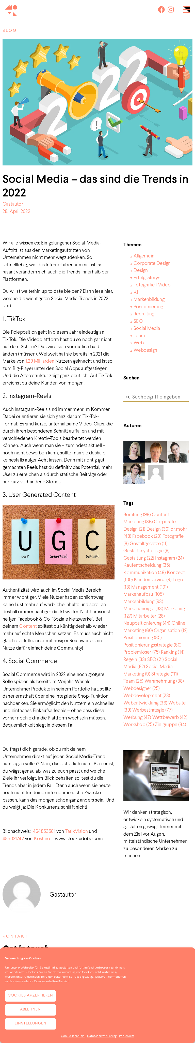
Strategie (164, 674)
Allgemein (144, 256)
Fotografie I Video (152, 285)
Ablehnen (30, 1009)
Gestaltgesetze (149, 543)
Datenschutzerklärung (102, 1036)
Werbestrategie (152, 710)
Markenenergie (143, 608)
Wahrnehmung (164, 681)
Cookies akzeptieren (30, 996)
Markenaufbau (143, 594)
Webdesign (145, 350)
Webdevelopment (146, 695)
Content (28, 626)
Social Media (147, 328)
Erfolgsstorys (147, 277)
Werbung (137, 717)
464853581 (44, 831)
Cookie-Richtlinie (73, 1036)
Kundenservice (152, 579)
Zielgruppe (170, 724)
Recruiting (144, 314)
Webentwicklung (145, 703)
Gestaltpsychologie (146, 550)
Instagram (169, 558)
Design (141, 270)
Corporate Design (152, 263)
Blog (10, 31)
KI (136, 292)
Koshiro (42, 838)
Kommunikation (144, 572)
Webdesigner (141, 688)
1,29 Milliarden (39, 361)
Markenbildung (149, 299)
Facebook (146, 536)
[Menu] (186, 11)
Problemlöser (141, 652)
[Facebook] (161, 9)
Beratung (137, 514)
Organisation (171, 630)
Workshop (138, 724)
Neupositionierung (146, 623)
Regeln (134, 659)
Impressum (126, 1036)
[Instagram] (170, 9)
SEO (138, 321)
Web (139, 343)
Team (139, 335)
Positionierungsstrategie (152, 645)
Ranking (173, 652)
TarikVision (76, 831)
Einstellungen (30, 1023)
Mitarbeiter (149, 616)
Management (149, 587)
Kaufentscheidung (146, 565)
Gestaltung (138, 558)
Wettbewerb (169, 717)
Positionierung (148, 306)
